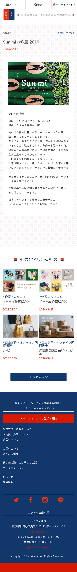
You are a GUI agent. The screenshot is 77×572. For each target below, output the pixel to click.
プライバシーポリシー (16, 468)
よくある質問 (11, 454)
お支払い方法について (16, 434)
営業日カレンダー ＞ (38, 547)
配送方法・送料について (17, 429)
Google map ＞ (39, 531)
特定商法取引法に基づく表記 (20, 462)
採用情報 (8, 482)
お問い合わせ (11, 448)
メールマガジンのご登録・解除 (38, 418)
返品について (11, 439)
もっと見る (37, 376)
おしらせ (8, 477)
